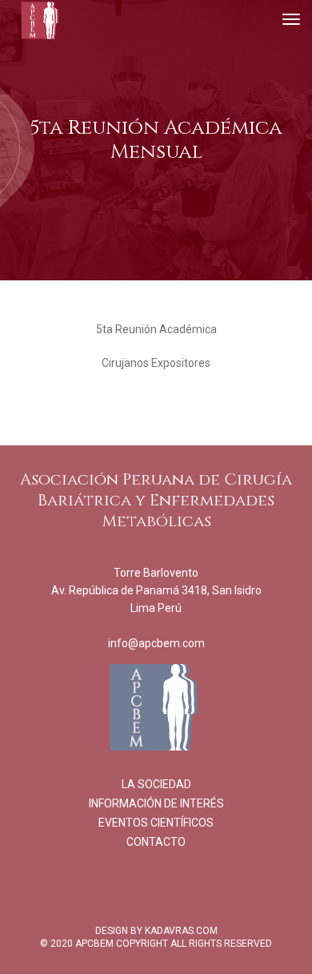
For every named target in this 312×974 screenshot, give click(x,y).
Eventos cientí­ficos (156, 822)
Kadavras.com (181, 930)
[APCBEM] (40, 20)
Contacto (156, 841)
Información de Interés (156, 803)
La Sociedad (156, 784)
